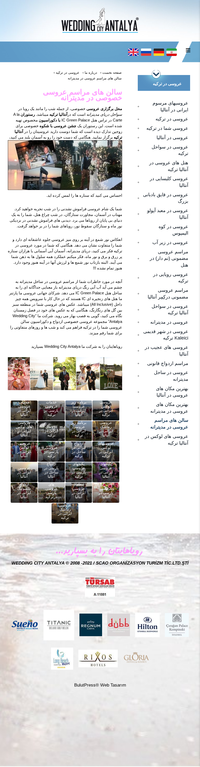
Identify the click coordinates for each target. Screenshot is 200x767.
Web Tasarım (113, 685)
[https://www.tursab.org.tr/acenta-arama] (100, 586)
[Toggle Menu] (188, 50)
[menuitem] (165, 106)
